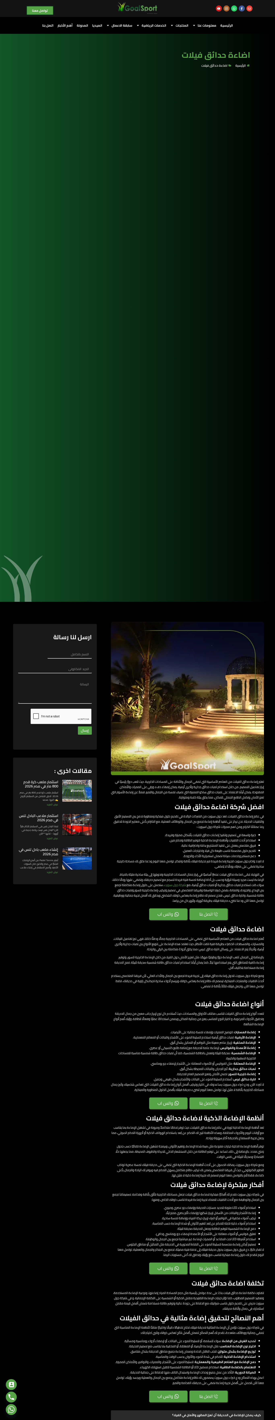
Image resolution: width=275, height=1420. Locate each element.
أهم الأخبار (65, 25)
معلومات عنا (207, 25)
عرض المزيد (52, 804)
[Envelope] (249, 8)
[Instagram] (226, 8)
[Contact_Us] (11, 1384)
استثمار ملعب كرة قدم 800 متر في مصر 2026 (40, 784)
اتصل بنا (48, 25)
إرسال (85, 730)
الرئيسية (226, 25)
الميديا (97, 25)
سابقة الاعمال (122, 25)
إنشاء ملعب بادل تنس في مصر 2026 (38, 851)
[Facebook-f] (242, 8)
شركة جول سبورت (175, 885)
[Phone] (11, 1397)
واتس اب (165, 914)
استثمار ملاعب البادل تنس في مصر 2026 (38, 817)
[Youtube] (219, 8)
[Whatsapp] (234, 8)
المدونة (82, 25)
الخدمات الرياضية (154, 25)
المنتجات (182, 25)
